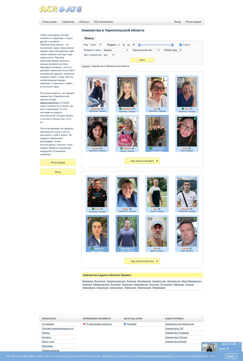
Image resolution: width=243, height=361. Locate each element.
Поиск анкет (49, 21)
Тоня (187, 109)
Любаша (127, 148)
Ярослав (185, 209)
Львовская (127, 284)
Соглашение (48, 324)
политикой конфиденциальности (158, 356)
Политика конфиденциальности (57, 328)
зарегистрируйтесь (49, 102)
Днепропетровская (116, 281)
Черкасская (130, 287)
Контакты (46, 337)
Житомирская (144, 281)
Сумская (189, 284)
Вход (178, 21)
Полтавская (166, 284)
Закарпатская (159, 281)
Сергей (185, 248)
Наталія (95, 148)
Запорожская (173, 281)
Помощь (46, 333)
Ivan (155, 209)
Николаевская (141, 284)
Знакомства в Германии (177, 333)
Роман (125, 209)
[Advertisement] (143, 9)
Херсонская (102, 287)
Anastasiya (127, 109)
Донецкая (131, 281)
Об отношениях (103, 21)
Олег (97, 209)
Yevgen (97, 248)
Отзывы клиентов (50, 350)
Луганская (115, 284)
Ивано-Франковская (191, 281)
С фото (186, 45)
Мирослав (125, 248)
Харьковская (88, 287)
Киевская (87, 284)
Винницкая (87, 281)
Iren (155, 109)
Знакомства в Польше (176, 337)
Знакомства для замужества (179, 324)
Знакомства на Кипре (175, 341)
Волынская (99, 281)
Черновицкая (158, 287)
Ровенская (178, 284)
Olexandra (95, 109)
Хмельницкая (116, 287)
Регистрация (193, 21)
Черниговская (144, 287)
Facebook (132, 324)
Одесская (154, 284)
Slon (155, 248)
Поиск (89, 38)
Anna (185, 148)
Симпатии (68, 21)
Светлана (157, 148)
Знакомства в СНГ (174, 328)
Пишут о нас (48, 341)
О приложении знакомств (99, 324)
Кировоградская (101, 284)
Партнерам (47, 346)
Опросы (84, 21)
